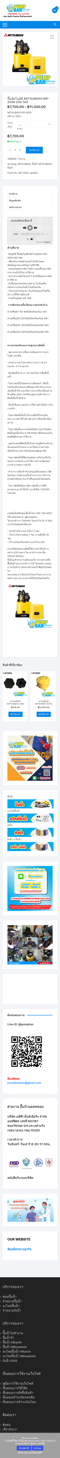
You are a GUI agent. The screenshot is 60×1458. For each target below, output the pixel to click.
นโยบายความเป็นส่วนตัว (30, 1452)
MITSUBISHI (24, 164)
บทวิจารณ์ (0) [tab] (15, 207)
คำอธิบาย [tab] (13, 194)
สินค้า (10, 167)
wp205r (34, 172)
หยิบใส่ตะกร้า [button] (15, 714)
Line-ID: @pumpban (20, 1024)
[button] (52, 37)
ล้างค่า (20, 129)
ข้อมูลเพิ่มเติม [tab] (15, 200)
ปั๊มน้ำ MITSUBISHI (42, 164)
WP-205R (23, 172)
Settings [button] (37, 1448)
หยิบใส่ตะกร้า (34, 150)
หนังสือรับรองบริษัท (20, 1178)
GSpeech (47, 242)
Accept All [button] (24, 1448)
